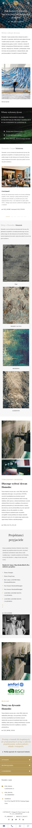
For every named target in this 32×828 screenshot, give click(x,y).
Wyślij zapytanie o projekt (14, 135)
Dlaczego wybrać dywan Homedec (14, 485)
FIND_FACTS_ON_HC (9, 525)
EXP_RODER (8, 613)
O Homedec (6, 771)
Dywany (5, 760)
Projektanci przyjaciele (16, 537)
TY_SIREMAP (9, 816)
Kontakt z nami (7, 780)
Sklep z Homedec (11, 225)
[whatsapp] (20, 826)
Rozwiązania (7, 765)
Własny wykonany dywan (11, 112)
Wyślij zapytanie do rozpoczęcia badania (17, 752)
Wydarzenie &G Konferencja (12, 191)
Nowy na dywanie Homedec (11, 707)
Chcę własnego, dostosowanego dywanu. (18, 138)
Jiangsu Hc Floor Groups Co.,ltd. (20, 812)
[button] (29, 82)
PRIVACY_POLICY (21, 816)
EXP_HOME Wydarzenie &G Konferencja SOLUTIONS (14, 210)
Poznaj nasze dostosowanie (14, 131)
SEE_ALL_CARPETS (17, 21)
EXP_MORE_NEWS (9, 730)
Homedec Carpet (12, 148)
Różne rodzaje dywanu (11, 33)
